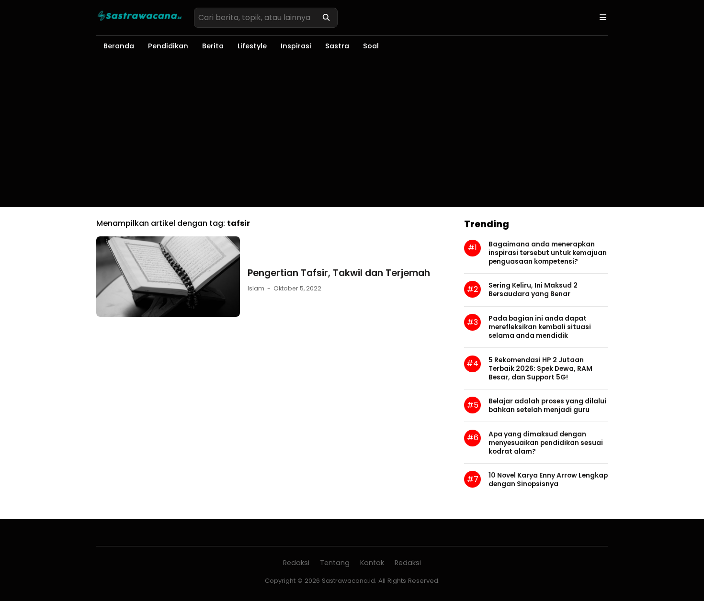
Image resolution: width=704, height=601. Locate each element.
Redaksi (296, 563)
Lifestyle (252, 46)
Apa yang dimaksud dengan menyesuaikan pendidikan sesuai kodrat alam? (545, 442)
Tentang (335, 563)
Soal (371, 46)
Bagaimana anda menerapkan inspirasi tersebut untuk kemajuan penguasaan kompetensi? (547, 252)
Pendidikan (168, 46)
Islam (256, 288)
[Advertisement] (352, 135)
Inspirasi (296, 46)
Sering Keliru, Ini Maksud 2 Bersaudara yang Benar (533, 289)
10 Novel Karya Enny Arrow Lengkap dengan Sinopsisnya (548, 479)
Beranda (118, 46)
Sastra (337, 46)
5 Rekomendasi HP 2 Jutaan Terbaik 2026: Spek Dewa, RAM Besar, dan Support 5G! (540, 368)
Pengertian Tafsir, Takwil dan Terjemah (339, 273)
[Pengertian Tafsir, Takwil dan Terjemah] (168, 314)
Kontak (372, 563)
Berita (213, 46)
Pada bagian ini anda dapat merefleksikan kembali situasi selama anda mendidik (539, 326)
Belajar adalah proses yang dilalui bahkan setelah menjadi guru (547, 405)
